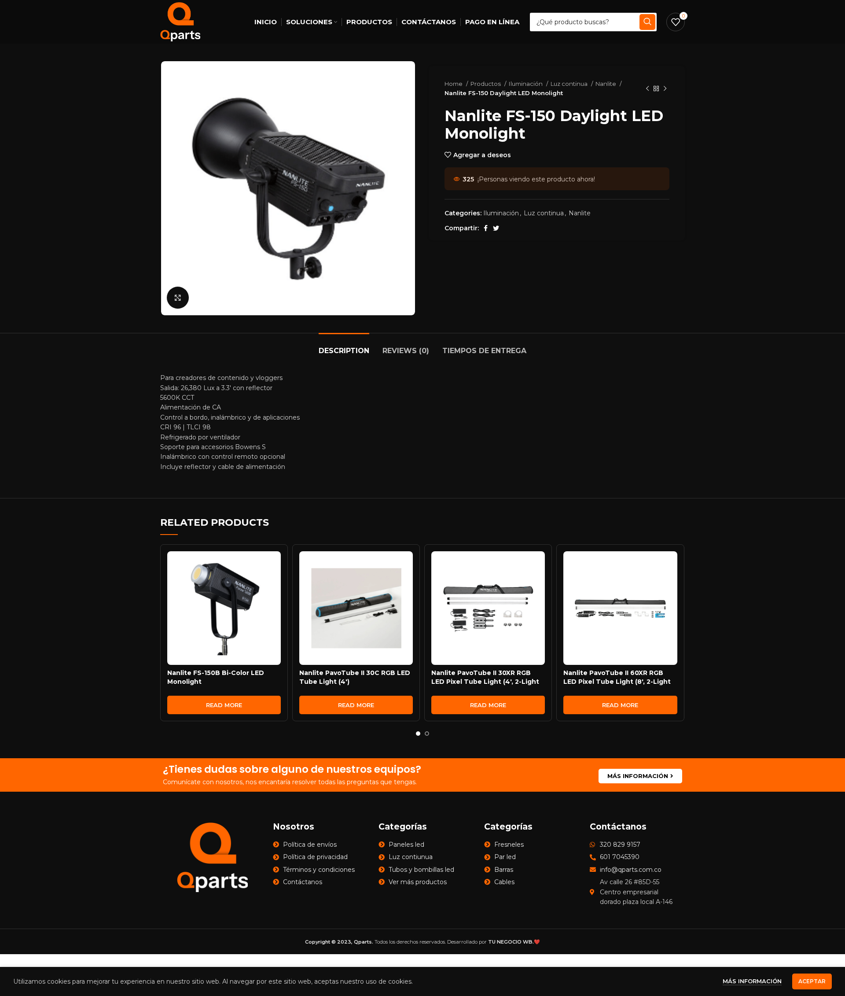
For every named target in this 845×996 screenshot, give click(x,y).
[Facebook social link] (485, 228)
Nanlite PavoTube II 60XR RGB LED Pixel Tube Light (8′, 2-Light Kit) (617, 681)
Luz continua (570, 83)
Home (454, 83)
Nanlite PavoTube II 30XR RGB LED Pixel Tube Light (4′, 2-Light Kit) (485, 681)
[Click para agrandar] (178, 298)
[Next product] (665, 88)
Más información (752, 981)
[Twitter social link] (496, 228)
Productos (486, 83)
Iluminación (526, 83)
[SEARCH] (647, 22)
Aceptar (812, 981)
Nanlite (606, 83)
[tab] (344, 346)
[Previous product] (647, 88)
